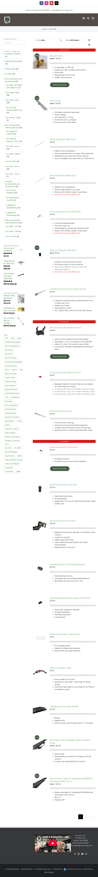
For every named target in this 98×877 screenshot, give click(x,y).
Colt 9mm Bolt (10, 381)
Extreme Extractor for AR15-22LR (65, 212)
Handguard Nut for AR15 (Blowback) (67, 564)
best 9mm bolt (10, 374)
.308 (12, 338)
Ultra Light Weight (12, 464)
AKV (21, 370)
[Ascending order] (61, 40)
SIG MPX (18, 448)
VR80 (18, 471)
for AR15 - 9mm (12, 146)
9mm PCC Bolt (10, 358)
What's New (10, 69)
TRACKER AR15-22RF (13, 61)
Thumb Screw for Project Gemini (65, 372)
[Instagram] (79, 854)
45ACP (14, 370)
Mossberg (15, 397)
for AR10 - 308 (12, 231)
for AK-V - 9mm (13, 174)
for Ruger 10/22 (12, 92)
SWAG (19, 456)
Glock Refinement (12, 393)
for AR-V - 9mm (13, 166)
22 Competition (11, 366)
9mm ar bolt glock (12, 346)
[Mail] (86, 854)
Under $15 (9, 468)
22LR (7, 370)
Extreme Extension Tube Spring (65, 634)
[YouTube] (82, 854)
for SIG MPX (11, 161)
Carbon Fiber (10, 377)
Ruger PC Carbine (12, 429)
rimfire (19, 421)
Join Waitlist (60, 85)
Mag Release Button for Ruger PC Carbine (70, 598)
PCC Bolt (8, 401)
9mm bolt (9, 350)
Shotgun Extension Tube (12, 442)
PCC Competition (11, 405)
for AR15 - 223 (12, 226)
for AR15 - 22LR (12, 100)
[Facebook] (75, 854)
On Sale (8, 74)
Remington (9, 421)
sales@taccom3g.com (62, 10)
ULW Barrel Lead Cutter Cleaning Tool (68, 289)
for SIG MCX (11, 236)
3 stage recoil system (13, 342)
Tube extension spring (13, 460)
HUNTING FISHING (13, 54)
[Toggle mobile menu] (93, 18)
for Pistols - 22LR (13, 118)
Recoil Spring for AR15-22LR (63, 175)
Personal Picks (10, 409)
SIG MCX (8, 448)
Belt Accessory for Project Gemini (65, 327)
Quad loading (10, 413)
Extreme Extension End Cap (63, 484)
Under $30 (9, 471)
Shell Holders (10, 433)
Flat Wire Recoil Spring (61, 411)
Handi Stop (55, 101)
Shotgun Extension (12, 437)
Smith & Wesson (11, 452)
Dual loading (10, 385)
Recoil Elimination (12, 417)
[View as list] (89, 44)
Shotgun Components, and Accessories (12, 184)
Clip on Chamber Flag (60, 668)
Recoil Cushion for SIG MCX (63, 521)
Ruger (7, 425)
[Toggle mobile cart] (83, 18)
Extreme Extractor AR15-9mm (64, 447)
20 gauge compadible (13, 362)
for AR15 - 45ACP (13, 154)
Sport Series (9, 456)
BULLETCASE (56, 56)
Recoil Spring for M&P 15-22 (62, 139)
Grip (6, 397)
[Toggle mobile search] (88, 18)
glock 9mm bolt (11, 389)
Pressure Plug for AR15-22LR (63, 250)
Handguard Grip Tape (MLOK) (64, 706)
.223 (6, 338)
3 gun (19, 338)
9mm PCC (9, 354)
